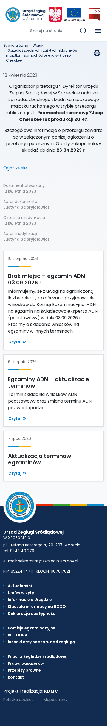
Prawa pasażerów (26, 663)
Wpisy (38, 45)
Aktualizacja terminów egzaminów (39, 459)
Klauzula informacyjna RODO (37, 606)
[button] (17, 342)
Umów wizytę (21, 592)
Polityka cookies (18, 699)
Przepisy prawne (24, 670)
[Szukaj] (84, 30)
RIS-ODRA (17, 635)
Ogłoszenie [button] (15, 168)
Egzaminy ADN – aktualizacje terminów (48, 382)
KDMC (51, 691)
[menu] (98, 31)
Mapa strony (55, 699)
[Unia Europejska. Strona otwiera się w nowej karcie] (74, 14)
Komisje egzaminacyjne (31, 628)
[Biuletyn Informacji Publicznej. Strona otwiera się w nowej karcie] (95, 14)
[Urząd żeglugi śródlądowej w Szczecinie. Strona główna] (25, 14)
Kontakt (16, 677)
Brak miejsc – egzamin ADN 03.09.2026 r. (46, 279)
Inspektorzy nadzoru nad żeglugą (41, 642)
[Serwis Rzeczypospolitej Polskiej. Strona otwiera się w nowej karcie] (55, 15)
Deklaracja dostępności (32, 613)
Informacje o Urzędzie (30, 599)
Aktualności (20, 586)
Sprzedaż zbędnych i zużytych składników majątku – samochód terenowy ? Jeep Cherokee (41, 55)
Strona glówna (15, 45)
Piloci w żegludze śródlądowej (38, 656)
